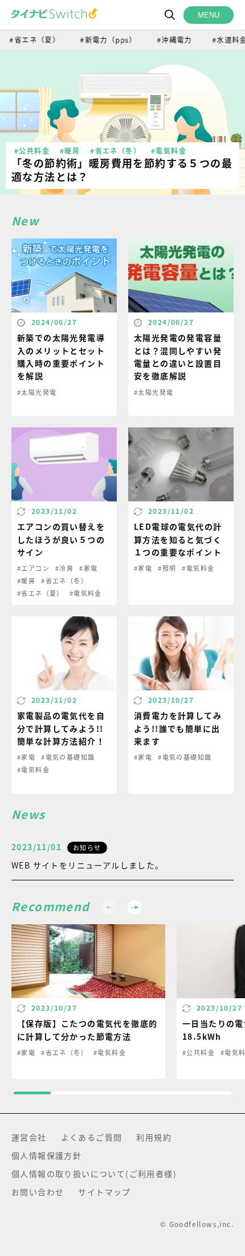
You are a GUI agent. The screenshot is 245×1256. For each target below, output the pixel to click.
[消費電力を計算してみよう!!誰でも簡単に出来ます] (181, 705)
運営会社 (29, 1137)
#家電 (88, 568)
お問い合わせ (37, 1191)
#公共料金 (32, 150)
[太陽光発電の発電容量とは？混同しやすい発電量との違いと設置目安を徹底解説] (181, 327)
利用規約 (154, 1137)
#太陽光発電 (36, 392)
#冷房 (64, 568)
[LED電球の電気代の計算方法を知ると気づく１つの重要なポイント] (181, 516)
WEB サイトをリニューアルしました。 (87, 865)
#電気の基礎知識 (68, 756)
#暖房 (70, 150)
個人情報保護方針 (46, 1155)
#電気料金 (168, 150)
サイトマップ (104, 1191)
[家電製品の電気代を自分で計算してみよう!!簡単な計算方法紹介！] (64, 705)
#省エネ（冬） (115, 150)
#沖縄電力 (168, 39)
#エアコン (33, 568)
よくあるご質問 (91, 1137)
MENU (208, 15)
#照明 (167, 568)
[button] (134, 907)
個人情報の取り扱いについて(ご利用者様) (94, 1173)
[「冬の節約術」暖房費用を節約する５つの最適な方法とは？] (122, 122)
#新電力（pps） (102, 39)
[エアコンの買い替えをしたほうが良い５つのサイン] (64, 516)
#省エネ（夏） (40, 593)
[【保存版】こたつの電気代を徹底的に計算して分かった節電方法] (88, 1001)
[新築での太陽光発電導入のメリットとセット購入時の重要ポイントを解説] (64, 327)
